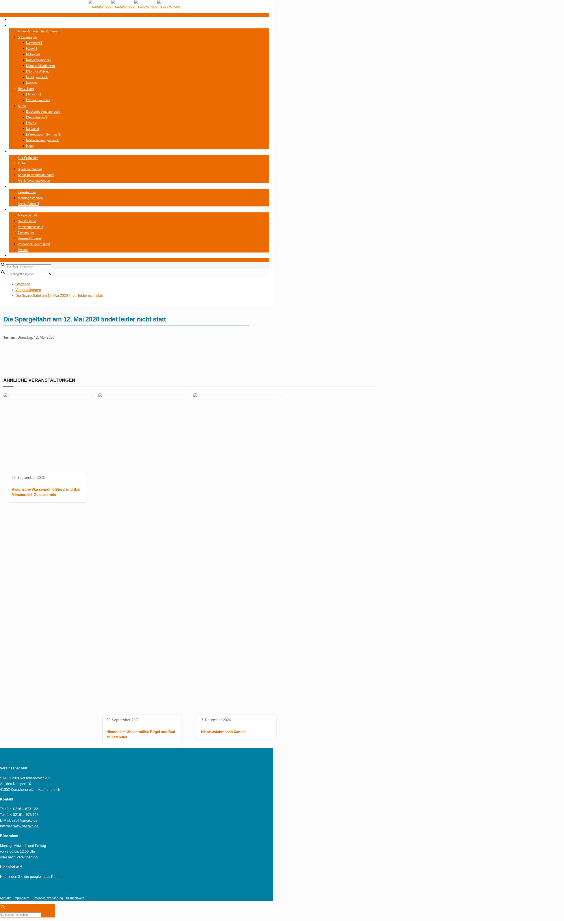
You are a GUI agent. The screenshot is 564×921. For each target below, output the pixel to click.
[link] (49, 274)
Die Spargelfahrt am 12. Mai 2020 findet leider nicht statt (59, 295)
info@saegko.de (24, 820)
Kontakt (5, 898)
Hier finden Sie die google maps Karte (29, 876)
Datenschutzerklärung (47, 898)
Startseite (22, 284)
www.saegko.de (25, 826)
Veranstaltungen (28, 290)
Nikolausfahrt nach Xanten (223, 732)
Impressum (21, 898)
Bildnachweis (75, 898)
